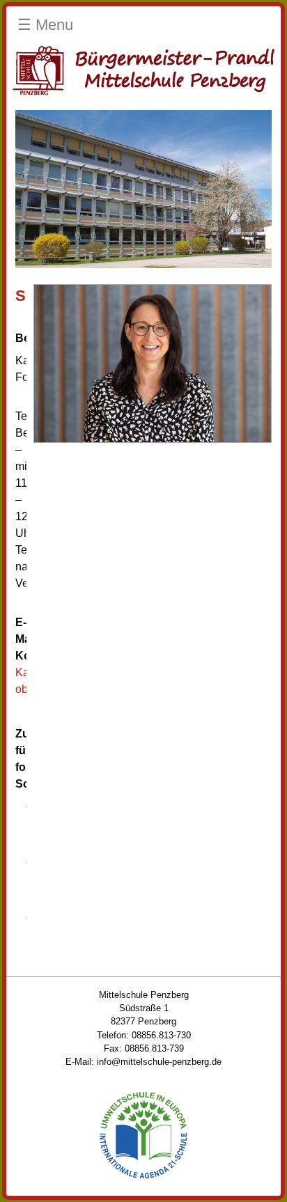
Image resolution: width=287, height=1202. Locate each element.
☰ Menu (45, 24)
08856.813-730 (161, 1035)
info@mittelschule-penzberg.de (159, 1061)
